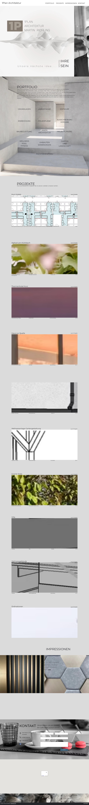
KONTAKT (81, 3)
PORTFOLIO (49, 3)
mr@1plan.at (25, 740)
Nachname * (57, 731)
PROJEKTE (60, 3)
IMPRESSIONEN (71, 3)
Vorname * (42, 731)
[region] (24, 109)
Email (41, 736)
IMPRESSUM (13, 803)
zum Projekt (74, 286)
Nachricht (42, 740)
